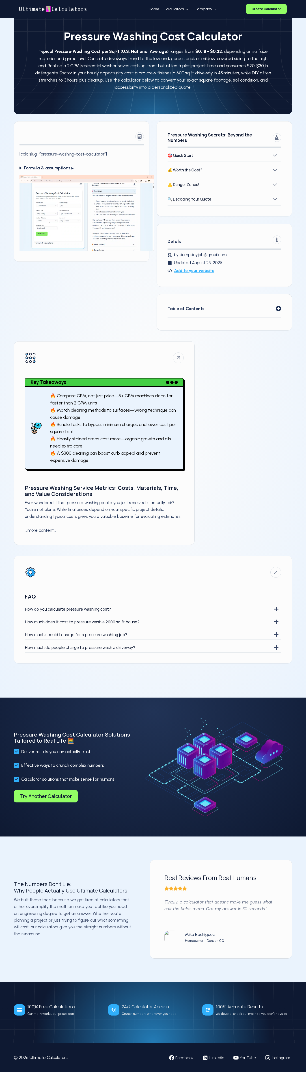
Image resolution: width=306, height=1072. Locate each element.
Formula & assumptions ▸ (49, 168)
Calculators (174, 8)
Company (203, 8)
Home (154, 8)
